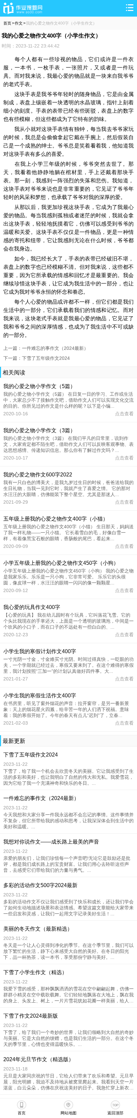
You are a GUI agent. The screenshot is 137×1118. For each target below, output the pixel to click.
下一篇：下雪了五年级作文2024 (36, 358)
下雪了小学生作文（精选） (35, 972)
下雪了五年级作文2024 (30, 755)
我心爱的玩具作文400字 (31, 607)
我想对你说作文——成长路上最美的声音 (51, 842)
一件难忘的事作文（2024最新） (41, 798)
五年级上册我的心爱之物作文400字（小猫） (55, 519)
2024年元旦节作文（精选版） (38, 1059)
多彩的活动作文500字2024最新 (40, 885)
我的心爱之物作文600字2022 (37, 474)
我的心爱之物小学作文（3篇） (39, 430)
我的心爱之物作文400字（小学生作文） (61, 23)
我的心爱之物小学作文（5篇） (39, 386)
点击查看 (124, 413)
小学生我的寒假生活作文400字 (39, 695)
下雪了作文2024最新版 (30, 1016)
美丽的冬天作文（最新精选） (37, 929)
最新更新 (14, 741)
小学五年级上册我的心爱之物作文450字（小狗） (61, 563)
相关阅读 (14, 372)
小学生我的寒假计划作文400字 (39, 651)
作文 (19, 23)
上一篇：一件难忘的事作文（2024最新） (45, 348)
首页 (7, 23)
